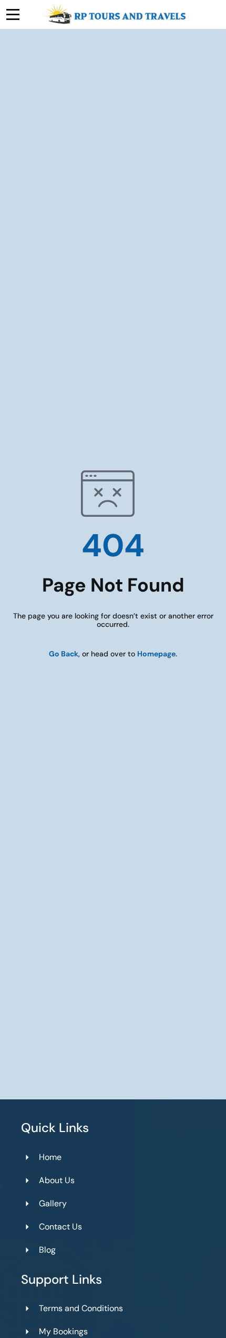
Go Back (63, 653)
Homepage (156, 653)
